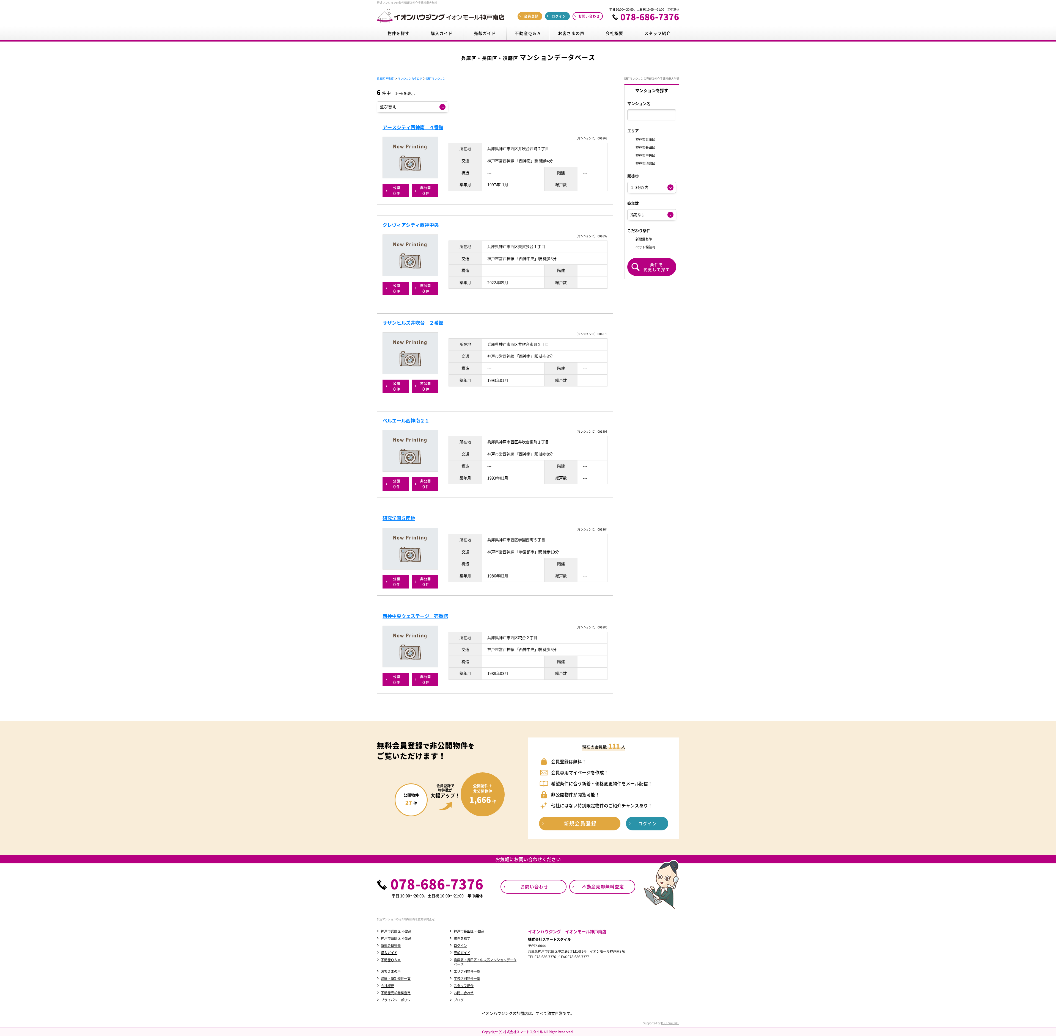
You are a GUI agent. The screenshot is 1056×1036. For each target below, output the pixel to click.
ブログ (459, 1000)
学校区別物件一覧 (467, 978)
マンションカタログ (410, 78)
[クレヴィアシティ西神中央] (410, 255)
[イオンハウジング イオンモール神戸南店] (440, 23)
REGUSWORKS (670, 1023)
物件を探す (462, 938)
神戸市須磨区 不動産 (396, 938)
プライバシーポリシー (397, 1000)
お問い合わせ (464, 992)
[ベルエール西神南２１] (410, 450)
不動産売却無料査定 (396, 992)
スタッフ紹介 (464, 985)
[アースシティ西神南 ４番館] (410, 157)
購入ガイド (389, 952)
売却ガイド (462, 952)
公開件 (396, 190)
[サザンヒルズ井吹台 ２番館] (410, 353)
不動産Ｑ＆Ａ (391, 959)
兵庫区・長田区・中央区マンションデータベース (485, 962)
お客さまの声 (391, 971)
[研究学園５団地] (410, 548)
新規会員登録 (391, 945)
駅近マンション (436, 78)
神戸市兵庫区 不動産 (396, 931)
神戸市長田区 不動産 (469, 931)
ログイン (460, 945)
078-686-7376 (649, 17)
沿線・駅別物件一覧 (396, 978)
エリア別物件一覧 (467, 971)
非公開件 (425, 190)
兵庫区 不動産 (385, 78)
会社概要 (387, 985)
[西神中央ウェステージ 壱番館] (410, 646)
